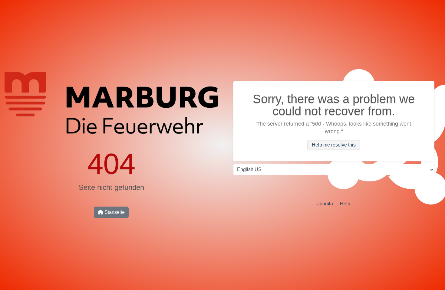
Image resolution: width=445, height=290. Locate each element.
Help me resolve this (334, 145)
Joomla (325, 203)
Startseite (114, 212)
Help (345, 203)
